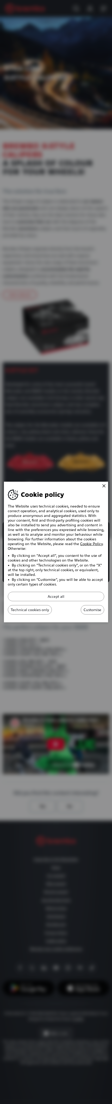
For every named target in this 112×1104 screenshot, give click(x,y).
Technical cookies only (30, 610)
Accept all (56, 596)
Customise (92, 610)
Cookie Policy (91, 544)
